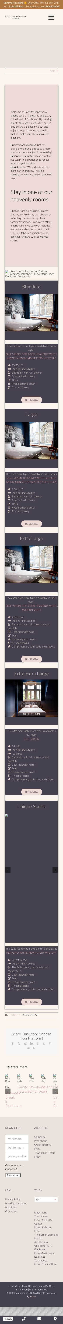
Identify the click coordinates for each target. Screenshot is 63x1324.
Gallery (6, 1087)
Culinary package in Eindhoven (54, 1075)
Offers (16, 1015)
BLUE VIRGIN (13, 354)
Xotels (33, 1296)
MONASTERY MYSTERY (42, 358)
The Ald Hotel (49, 1264)
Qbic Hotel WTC (43, 1245)
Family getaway (24, 1089)
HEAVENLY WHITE (46, 354)
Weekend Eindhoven (38, 1089)
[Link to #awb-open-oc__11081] (51, 17)
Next (52, 70)
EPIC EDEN (28, 354)
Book (8, 1318)
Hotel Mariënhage (44, 1253)
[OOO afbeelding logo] (15, 16)
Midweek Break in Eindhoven (6, 1075)
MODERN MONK (17, 358)
